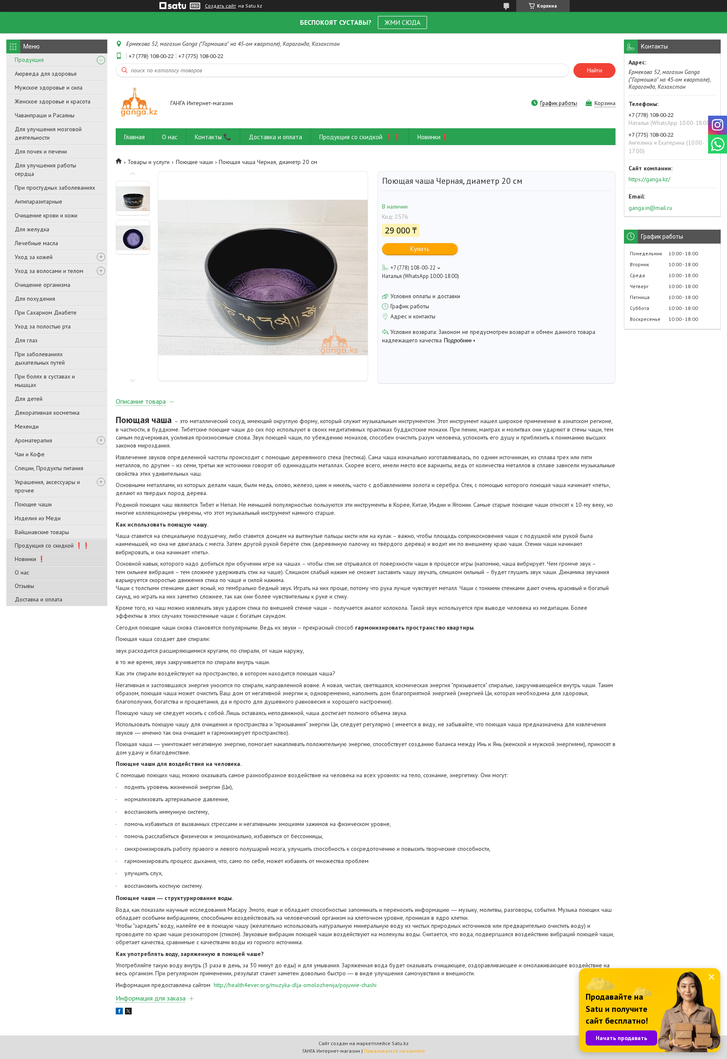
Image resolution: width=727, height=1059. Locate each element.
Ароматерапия (33, 440)
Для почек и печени (41, 151)
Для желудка (32, 229)
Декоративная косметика (47, 412)
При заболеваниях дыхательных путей (40, 358)
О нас (22, 572)
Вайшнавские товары (42, 532)
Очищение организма (42, 285)
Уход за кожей (34, 257)
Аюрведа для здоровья (46, 73)
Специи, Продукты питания (49, 468)
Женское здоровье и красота (52, 101)
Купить (420, 249)
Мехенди (27, 426)
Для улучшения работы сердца (45, 169)
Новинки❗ (432, 137)
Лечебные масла (36, 243)
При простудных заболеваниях (55, 187)
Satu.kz (400, 1043)
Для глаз (26, 340)
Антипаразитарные (38, 201)
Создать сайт (220, 6)
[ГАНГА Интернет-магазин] (139, 103)
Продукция (29, 60)
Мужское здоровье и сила (48, 87)
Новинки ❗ (30, 559)
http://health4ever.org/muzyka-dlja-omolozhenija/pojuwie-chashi (295, 985)
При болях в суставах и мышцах (45, 381)
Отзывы (24, 586)
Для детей (28, 398)
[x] (128, 1012)
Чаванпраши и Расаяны (44, 115)
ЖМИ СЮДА (402, 22)
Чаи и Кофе (30, 454)
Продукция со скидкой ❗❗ (52, 545)
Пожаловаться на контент (394, 1051)
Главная (134, 137)
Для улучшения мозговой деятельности (48, 133)
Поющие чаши (33, 504)
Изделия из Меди (38, 518)
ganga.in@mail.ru (650, 208)
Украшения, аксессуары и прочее (47, 486)
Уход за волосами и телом (49, 271)
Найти (594, 70)
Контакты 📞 (213, 137)
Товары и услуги (148, 162)
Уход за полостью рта (43, 326)
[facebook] (119, 1012)
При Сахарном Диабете (46, 312)
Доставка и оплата (38, 599)
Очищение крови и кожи (46, 215)
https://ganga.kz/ (649, 179)
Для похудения (35, 298)
